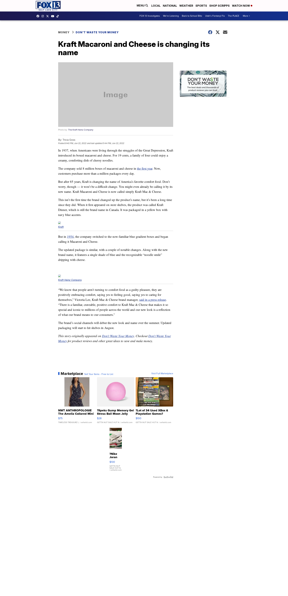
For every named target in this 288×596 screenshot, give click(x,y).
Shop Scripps (219, 5)
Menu (141, 5)
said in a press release (152, 300)
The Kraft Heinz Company (80, 130)
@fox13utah (58, 16)
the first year (144, 168)
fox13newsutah (38, 16)
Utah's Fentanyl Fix (215, 16)
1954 (70, 236)
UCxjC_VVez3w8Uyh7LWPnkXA (53, 16)
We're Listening (171, 16)
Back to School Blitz (192, 16)
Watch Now (241, 5)
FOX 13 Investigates (150, 16)
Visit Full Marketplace (162, 373)
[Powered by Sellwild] (168, 477)
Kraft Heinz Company (70, 280)
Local (155, 5)
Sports (201, 5)
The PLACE (233, 16)
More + (246, 16)
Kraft (61, 226)
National (170, 5)
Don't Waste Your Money (97, 32)
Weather (186, 5)
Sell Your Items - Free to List (98, 374)
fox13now (44, 16)
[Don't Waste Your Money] (205, 84)
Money (64, 32)
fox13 (48, 16)
